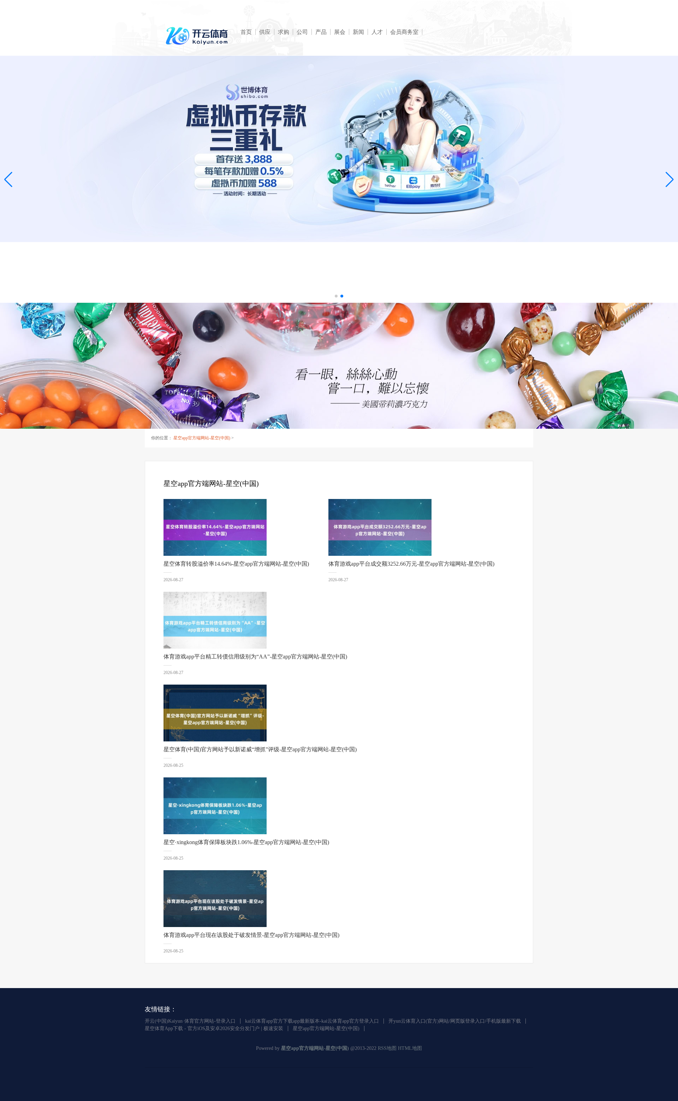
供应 (264, 32)
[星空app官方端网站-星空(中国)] (198, 35)
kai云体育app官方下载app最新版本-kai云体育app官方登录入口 (312, 1021)
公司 (302, 32)
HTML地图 (410, 1048)
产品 (321, 32)
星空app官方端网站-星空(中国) (201, 437)
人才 (377, 32)
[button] (669, 179)
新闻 (358, 32)
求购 (283, 32)
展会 (339, 32)
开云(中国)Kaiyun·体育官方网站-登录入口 (190, 1021)
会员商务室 (404, 32)
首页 (246, 32)
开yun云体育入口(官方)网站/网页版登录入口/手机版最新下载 (454, 1021)
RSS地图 (387, 1048)
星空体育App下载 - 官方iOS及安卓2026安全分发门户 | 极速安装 (214, 1028)
